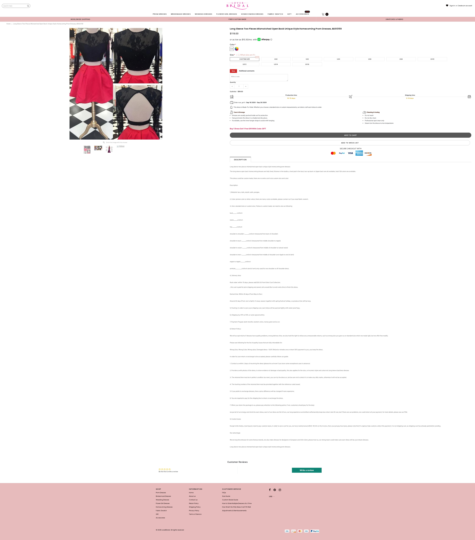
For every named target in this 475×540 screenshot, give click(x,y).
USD (270, 496)
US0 (275, 59)
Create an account (465, 6)
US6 (369, 59)
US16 (307, 64)
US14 (276, 64)
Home (8, 24)
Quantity (233, 82)
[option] (80, 19)
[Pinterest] (274, 489)
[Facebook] (270, 489)
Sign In (452, 6)
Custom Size (244, 59)
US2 (307, 59)
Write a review (307, 470)
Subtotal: (233, 91)
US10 (432, 59)
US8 (401, 59)
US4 (338, 59)
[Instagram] (280, 489)
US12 (244, 64)
